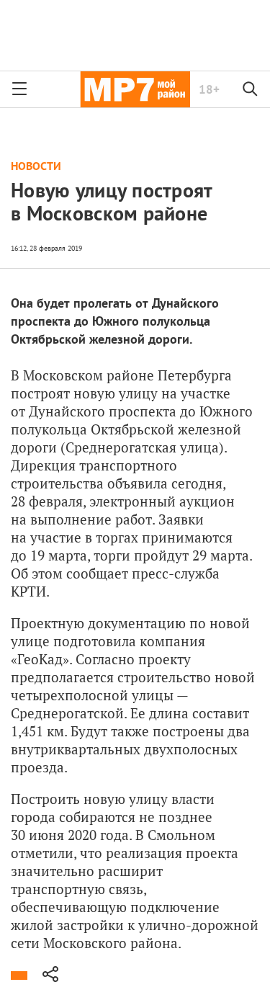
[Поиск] (250, 89)
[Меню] (19, 89)
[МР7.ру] (135, 89)
